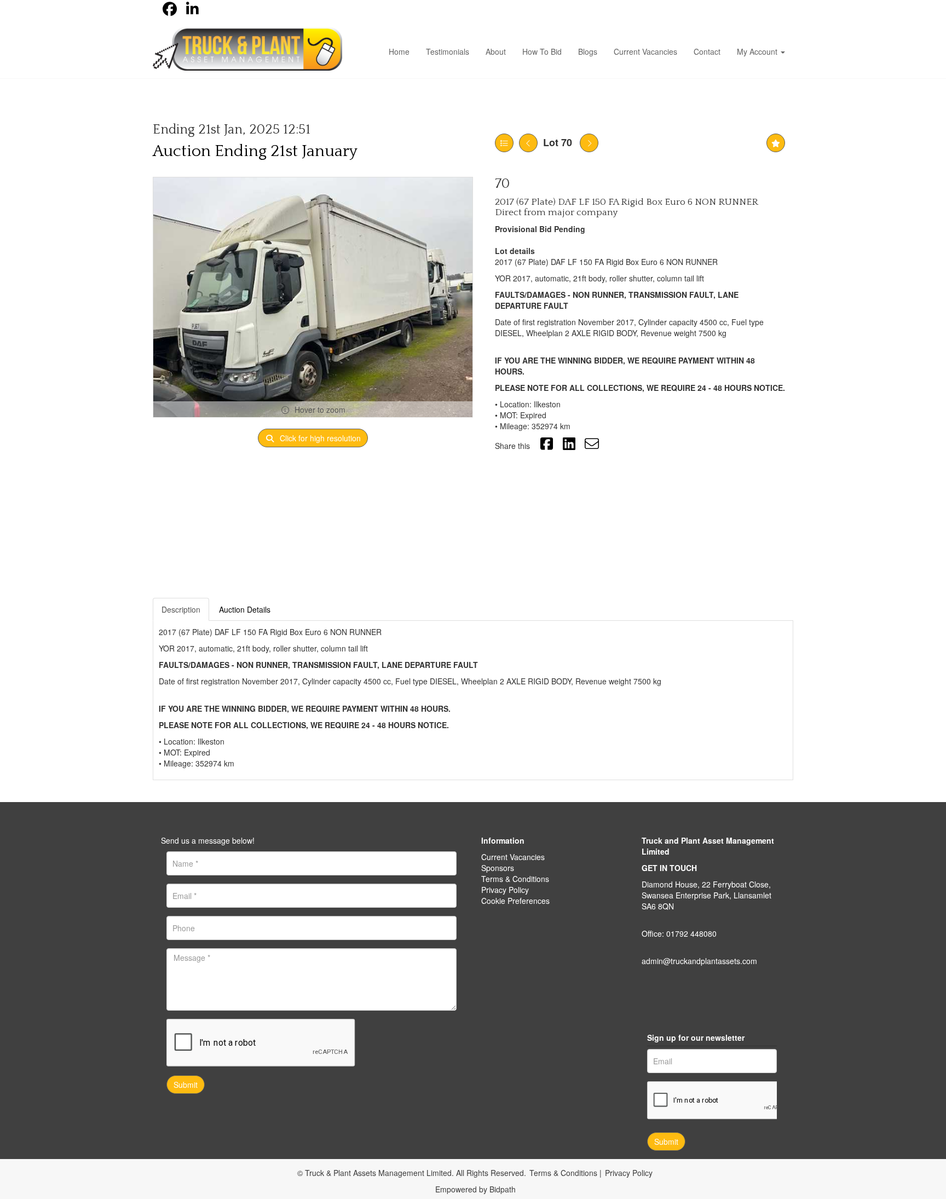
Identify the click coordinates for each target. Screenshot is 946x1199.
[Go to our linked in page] (194, 10)
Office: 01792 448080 (679, 933)
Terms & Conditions (515, 878)
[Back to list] (504, 143)
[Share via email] (593, 445)
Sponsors (497, 867)
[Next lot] (589, 143)
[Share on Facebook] (548, 445)
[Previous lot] (528, 143)
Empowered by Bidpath (475, 1189)
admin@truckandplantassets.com (699, 960)
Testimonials (447, 51)
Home (399, 51)
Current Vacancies (645, 51)
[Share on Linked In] (571, 445)
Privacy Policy (505, 889)
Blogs (587, 51)
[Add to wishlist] (775, 143)
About (496, 51)
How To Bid (542, 51)
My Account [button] (758, 51)
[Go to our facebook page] (171, 10)
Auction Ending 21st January (255, 151)
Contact (707, 51)
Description (180, 609)
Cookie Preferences (515, 900)
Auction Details (244, 609)
